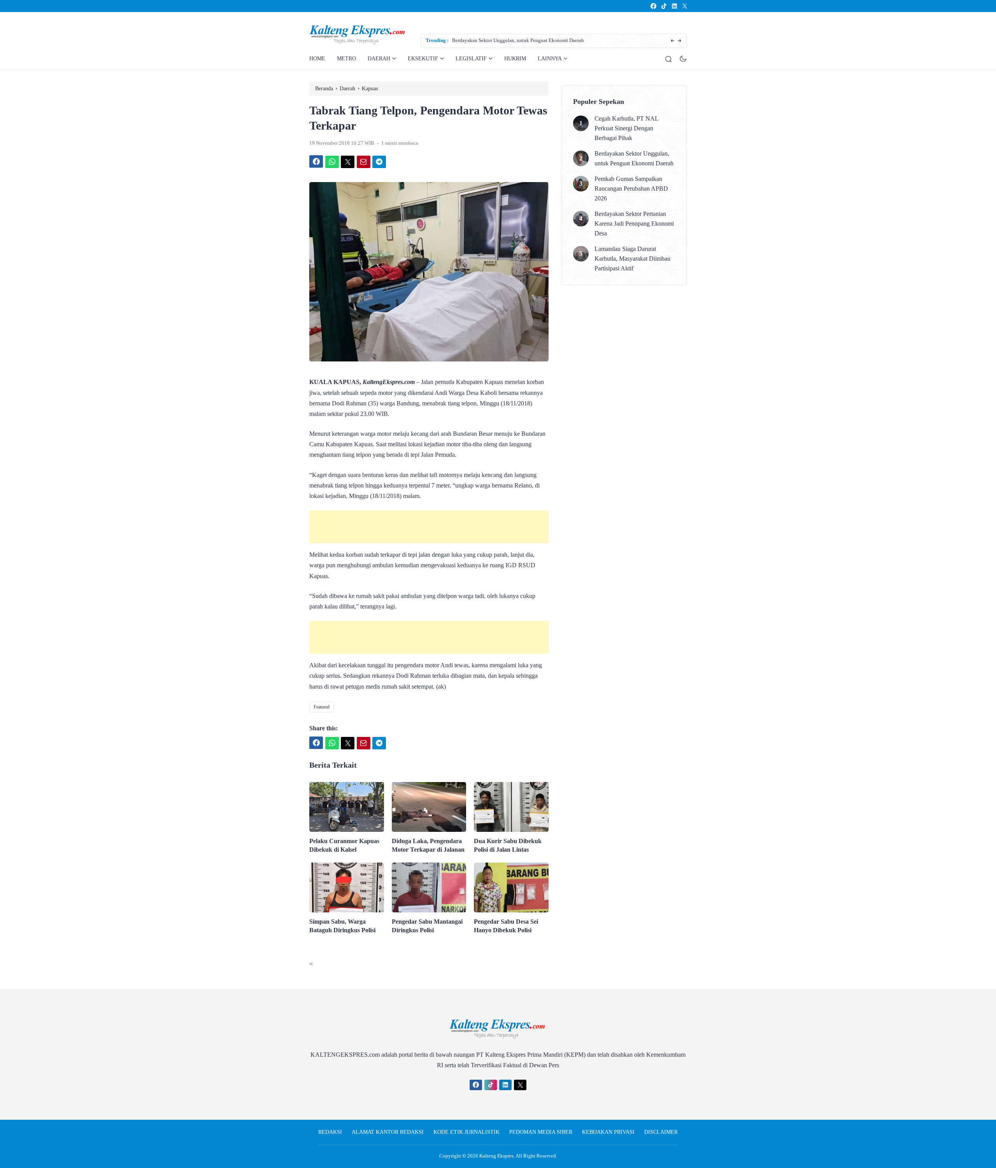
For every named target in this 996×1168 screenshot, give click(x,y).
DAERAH (379, 58)
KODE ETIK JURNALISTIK (466, 1132)
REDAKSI (330, 1132)
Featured (322, 707)
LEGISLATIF (471, 58)
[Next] (679, 41)
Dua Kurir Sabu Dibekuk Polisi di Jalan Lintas (508, 845)
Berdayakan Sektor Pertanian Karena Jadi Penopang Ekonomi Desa (634, 223)
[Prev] (672, 41)
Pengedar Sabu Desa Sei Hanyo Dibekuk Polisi (506, 925)
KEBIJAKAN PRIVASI (608, 1132)
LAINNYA (550, 58)
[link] (653, 6)
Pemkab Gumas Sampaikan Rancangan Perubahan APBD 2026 (631, 188)
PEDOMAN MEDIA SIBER (540, 1132)
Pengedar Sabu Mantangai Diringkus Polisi (427, 925)
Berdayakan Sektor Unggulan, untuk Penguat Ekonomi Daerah (518, 40)
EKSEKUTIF (423, 58)
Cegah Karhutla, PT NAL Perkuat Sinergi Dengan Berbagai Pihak (626, 128)
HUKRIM (515, 58)
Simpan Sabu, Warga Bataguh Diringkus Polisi (342, 925)
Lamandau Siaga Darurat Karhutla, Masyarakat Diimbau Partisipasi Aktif (632, 259)
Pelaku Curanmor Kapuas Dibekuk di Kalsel (344, 845)
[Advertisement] (429, 526)
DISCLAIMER (661, 1132)
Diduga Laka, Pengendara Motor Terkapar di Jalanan (428, 845)
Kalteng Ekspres (496, 1156)
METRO (346, 58)
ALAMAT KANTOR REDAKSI (388, 1132)
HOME (317, 58)
